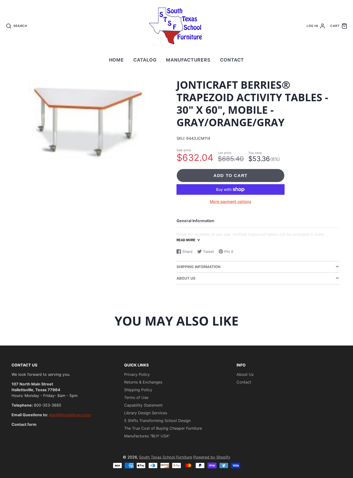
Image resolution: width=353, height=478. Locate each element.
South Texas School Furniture (165, 457)
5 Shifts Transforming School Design (157, 420)
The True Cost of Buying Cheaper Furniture (163, 428)
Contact (232, 60)
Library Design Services (145, 412)
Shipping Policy (138, 389)
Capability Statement (143, 405)
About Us (245, 374)
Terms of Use (136, 397)
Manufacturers (188, 60)
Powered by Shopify (211, 457)
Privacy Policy (137, 374)
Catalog (145, 60)
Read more (185, 240)
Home (116, 60)
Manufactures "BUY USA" (147, 436)
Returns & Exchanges (143, 382)
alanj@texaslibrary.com (70, 414)
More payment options (230, 201)
